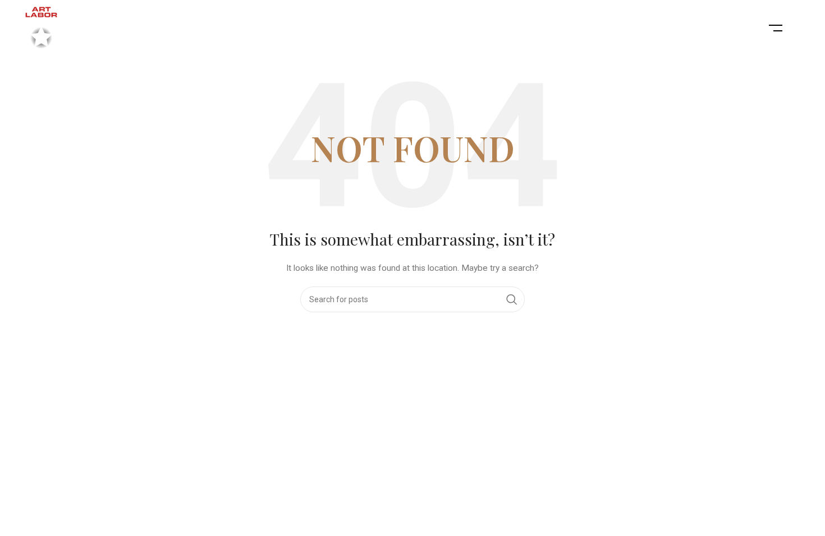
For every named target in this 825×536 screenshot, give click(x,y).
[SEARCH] (512, 299)
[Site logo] (41, 27)
